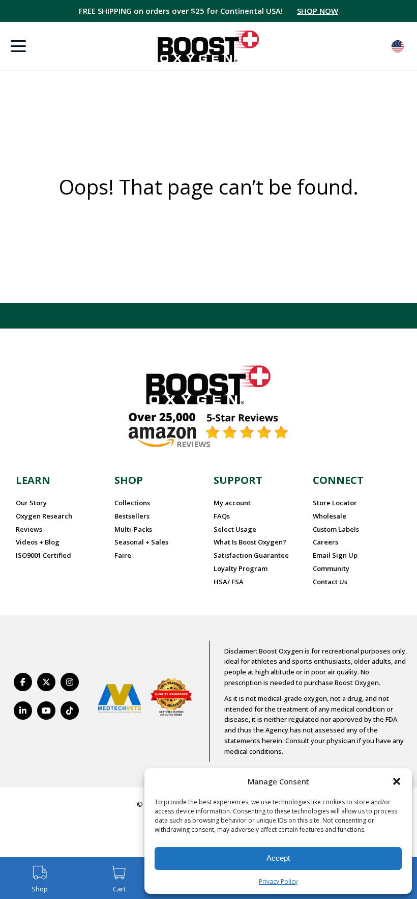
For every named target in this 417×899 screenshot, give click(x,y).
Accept (278, 858)
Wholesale (329, 516)
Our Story (31, 502)
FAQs (222, 516)
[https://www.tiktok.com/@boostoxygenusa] (70, 710)
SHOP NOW (317, 11)
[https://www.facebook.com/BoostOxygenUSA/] (23, 682)
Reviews (29, 529)
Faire (122, 555)
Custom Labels (336, 529)
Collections (132, 502)
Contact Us (330, 581)
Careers (325, 542)
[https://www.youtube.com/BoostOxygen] (46, 710)
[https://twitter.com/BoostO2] (46, 682)
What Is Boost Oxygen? (250, 542)
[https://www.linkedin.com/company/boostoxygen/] (23, 710)
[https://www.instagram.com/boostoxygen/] (70, 682)
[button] (397, 781)
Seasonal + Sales (141, 542)
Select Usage (235, 529)
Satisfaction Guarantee (251, 555)
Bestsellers (132, 516)
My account (232, 502)
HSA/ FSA (229, 581)
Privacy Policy (278, 881)
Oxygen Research (44, 516)
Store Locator (335, 502)
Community (331, 568)
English (398, 46)
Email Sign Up (335, 555)
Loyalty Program (240, 568)
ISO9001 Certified (43, 555)
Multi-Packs (133, 529)
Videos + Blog (37, 542)
